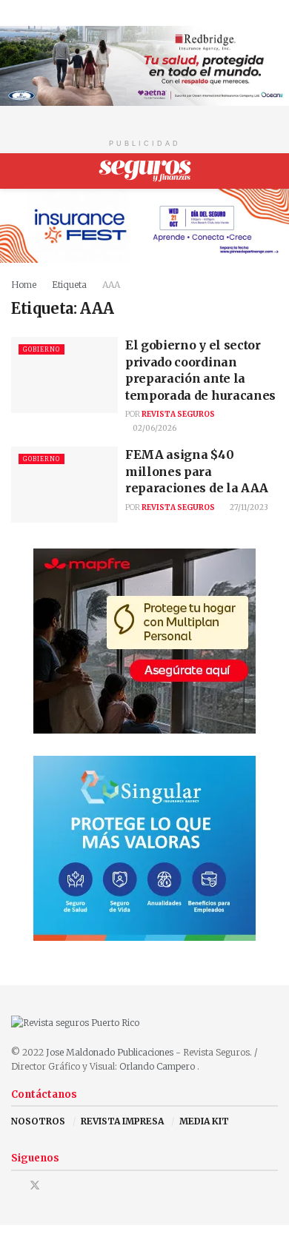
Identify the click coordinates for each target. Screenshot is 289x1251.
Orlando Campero (158, 1066)
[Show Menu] (17, 171)
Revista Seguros (178, 414)
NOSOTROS (38, 1121)
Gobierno (41, 349)
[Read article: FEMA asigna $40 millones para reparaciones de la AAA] (64, 484)
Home (23, 284)
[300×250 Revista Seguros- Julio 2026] (144, 640)
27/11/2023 (248, 507)
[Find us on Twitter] (35, 1185)
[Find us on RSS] (73, 1185)
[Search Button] (271, 171)
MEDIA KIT (204, 1121)
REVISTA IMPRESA (122, 1121)
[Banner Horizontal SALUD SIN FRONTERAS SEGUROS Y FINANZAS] (144, 64)
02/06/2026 (153, 428)
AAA (111, 284)
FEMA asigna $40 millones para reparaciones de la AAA (199, 471)
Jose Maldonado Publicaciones (109, 1052)
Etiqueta (69, 284)
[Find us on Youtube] (54, 1185)
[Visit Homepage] (145, 171)
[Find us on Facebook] (15, 1185)
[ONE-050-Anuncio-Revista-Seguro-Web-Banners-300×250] (144, 847)
